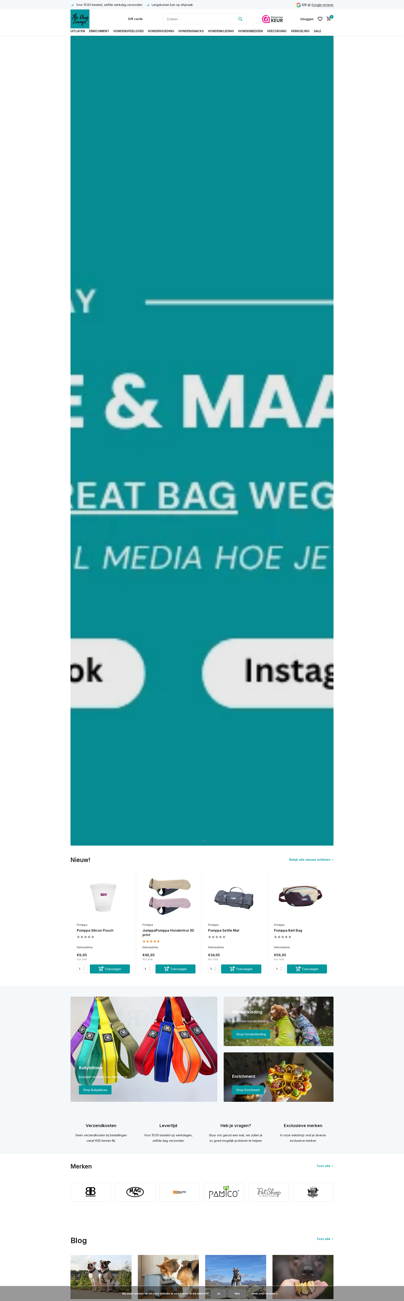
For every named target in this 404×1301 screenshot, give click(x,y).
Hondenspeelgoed (128, 31)
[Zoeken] (240, 19)
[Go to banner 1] (143, 1049)
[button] (199, 841)
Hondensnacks (191, 31)
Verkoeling (300, 31)
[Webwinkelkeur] (272, 19)
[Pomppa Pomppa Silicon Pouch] (103, 897)
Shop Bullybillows (95, 1090)
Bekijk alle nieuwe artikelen (309, 859)
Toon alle (323, 1166)
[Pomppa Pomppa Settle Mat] (234, 897)
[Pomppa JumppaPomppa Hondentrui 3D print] (168, 897)
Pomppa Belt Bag (288, 930)
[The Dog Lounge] (91, 18)
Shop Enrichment (248, 1090)
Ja (218, 1293)
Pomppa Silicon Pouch (95, 930)
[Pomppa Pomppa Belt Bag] (300, 897)
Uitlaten (77, 31)
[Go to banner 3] (279, 1077)
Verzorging (277, 31)
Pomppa (82, 924)
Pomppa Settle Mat (223, 930)
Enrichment (99, 31)
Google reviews (322, 5)
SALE (317, 31)
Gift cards (135, 19)
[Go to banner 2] (279, 1021)
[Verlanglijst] (320, 19)
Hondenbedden (250, 31)
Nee (237, 1293)
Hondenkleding (221, 31)
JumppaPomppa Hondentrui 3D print (168, 932)
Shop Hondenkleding (251, 1034)
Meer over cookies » (264, 1293)
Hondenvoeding (161, 31)
